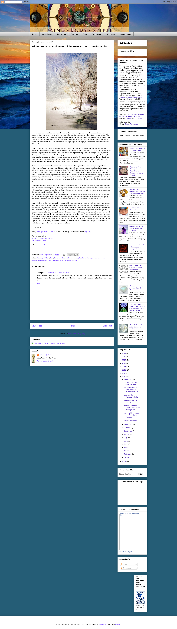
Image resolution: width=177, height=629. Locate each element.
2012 (124, 370)
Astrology (40, 258)
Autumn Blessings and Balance (42, 238)
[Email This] (68, 255)
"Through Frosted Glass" (45, 232)
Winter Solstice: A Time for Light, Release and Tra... (132, 390)
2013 (124, 367)
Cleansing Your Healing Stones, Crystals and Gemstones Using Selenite (136, 171)
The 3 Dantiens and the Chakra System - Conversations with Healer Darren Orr (137, 307)
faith (51, 258)
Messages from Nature (40, 240)
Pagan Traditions (53, 260)
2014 (124, 363)
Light (91, 258)
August (127, 434)
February (128, 454)
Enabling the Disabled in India (131, 396)
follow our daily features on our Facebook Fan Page (131, 115)
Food (85, 34)
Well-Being (96, 34)
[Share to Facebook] (75, 255)
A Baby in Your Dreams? (135, 209)
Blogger (118, 624)
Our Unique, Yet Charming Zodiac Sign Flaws (136, 267)
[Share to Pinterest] (77, 255)
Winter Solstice (72, 260)
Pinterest (139, 118)
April (126, 447)
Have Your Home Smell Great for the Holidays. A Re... (132, 408)
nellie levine (42, 260)
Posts (124, 564)
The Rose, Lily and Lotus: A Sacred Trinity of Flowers (136, 247)
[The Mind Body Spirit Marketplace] (126, 550)
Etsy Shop (87, 232)
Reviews (74, 34)
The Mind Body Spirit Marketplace (129, 513)
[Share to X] (73, 255)
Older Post (107, 326)
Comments (126, 568)
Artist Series (47, 34)
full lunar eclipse (60, 258)
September (128, 431)
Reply (39, 283)
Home (34, 34)
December (128, 379)
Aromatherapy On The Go (130, 401)
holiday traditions (80, 258)
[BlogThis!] (70, 255)
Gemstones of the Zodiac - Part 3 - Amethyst (136, 228)
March (126, 451)
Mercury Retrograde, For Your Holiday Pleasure (132, 415)
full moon (70, 258)
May (126, 444)
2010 (124, 376)
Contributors (125, 34)
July (126, 437)
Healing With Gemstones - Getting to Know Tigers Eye (137, 191)
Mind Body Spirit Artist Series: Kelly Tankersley (136, 327)
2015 (124, 360)
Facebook (44, 245)
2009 (124, 461)
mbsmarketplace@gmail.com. (130, 97)
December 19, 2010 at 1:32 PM (58, 273)
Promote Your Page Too (126, 552)
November (128, 424)
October (127, 428)
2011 (124, 373)
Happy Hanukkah (130, 420)
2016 (124, 357)
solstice (63, 260)
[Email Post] (64, 255)
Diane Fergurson (45, 355)
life (88, 258)
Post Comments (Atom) (76, 334)
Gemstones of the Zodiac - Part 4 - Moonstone (136, 288)
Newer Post (37, 326)
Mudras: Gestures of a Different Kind (137, 149)
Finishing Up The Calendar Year (130, 383)
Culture (46, 258)
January (127, 457)
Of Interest (111, 34)
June (126, 441)
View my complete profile (45, 361)
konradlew (102, 624)
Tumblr (129, 118)
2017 (124, 353)
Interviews (61, 34)
